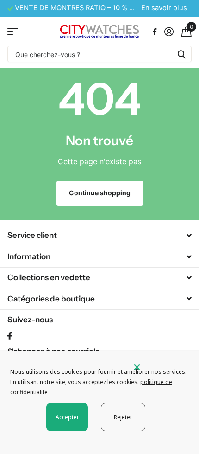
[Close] (160, 367)
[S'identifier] (169, 31)
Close (99, 235)
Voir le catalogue (12, 31)
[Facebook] (9, 336)
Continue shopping (100, 193)
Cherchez (181, 54)
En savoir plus (164, 8)
